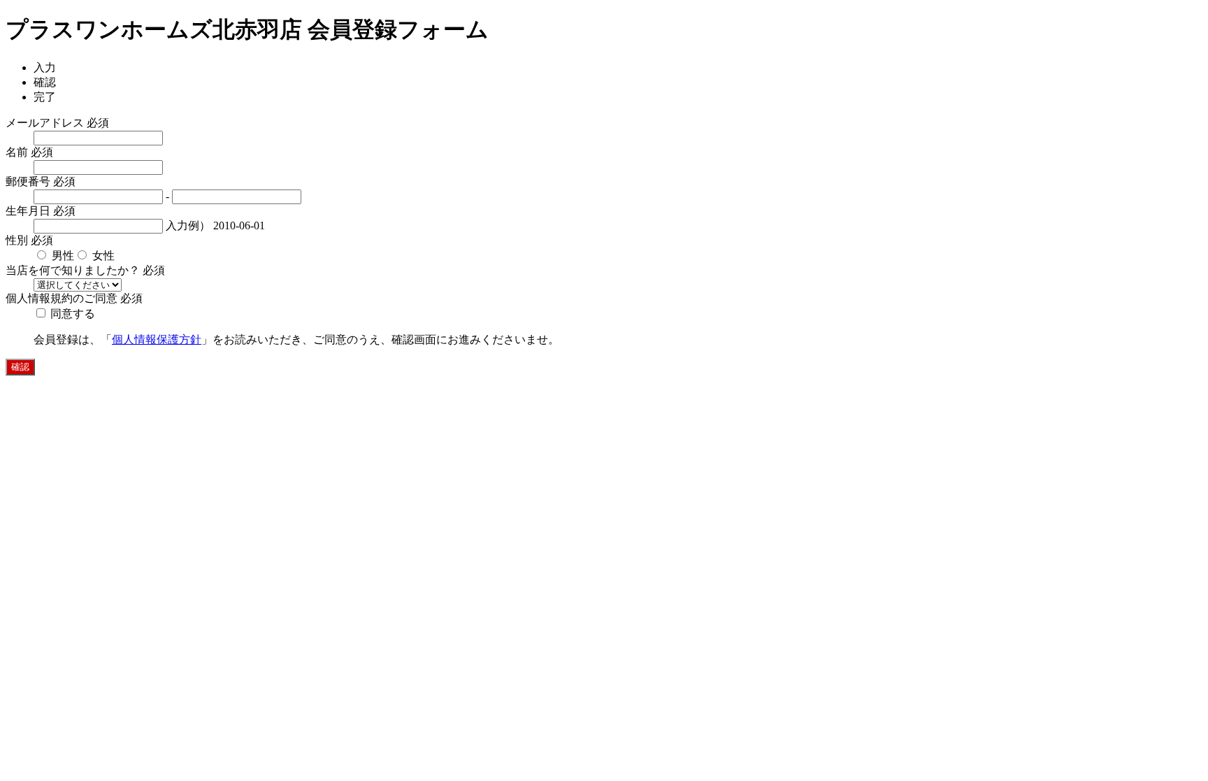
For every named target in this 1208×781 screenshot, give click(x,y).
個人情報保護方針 (156, 339)
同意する (71, 314)
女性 (102, 255)
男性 (61, 255)
